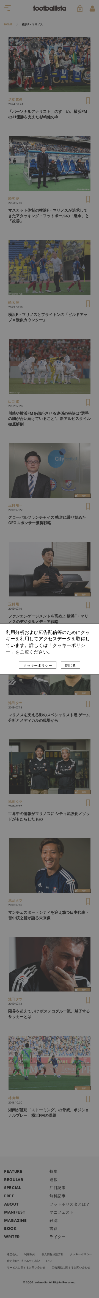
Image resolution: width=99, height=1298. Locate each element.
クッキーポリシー (37, 665)
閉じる (70, 665)
